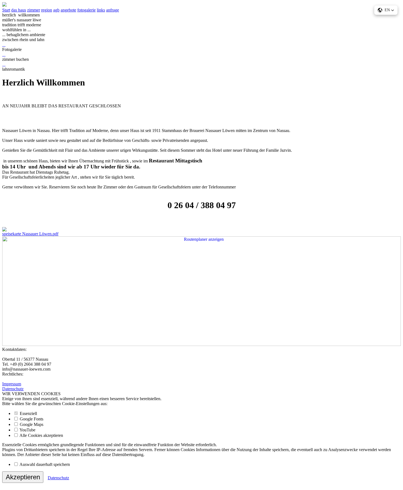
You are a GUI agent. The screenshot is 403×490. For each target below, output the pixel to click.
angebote (68, 10)
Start (6, 10)
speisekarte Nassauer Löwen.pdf (30, 233)
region (46, 10)
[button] (386, 10)
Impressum (11, 384)
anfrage (112, 10)
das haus (18, 10)
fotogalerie (86, 10)
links (101, 10)
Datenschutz (13, 388)
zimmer (33, 10)
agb (56, 10)
